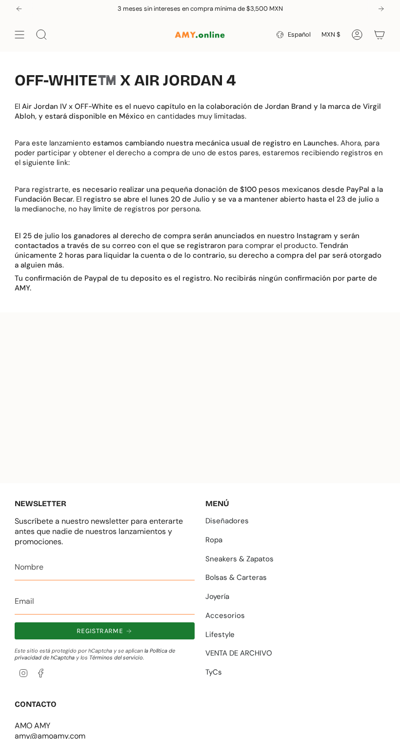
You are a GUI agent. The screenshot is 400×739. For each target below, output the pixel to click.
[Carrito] (379, 34)
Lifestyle (220, 634)
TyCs (213, 672)
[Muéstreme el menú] (19, 34)
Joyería (217, 596)
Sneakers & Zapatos (239, 559)
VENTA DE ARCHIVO (238, 653)
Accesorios (225, 615)
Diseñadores (227, 521)
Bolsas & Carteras (236, 577)
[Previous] (19, 8)
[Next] (381, 8)
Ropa (213, 540)
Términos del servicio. (116, 657)
